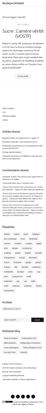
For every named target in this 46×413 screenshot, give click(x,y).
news (30, 272)
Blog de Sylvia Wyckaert (11, 372)
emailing (7, 253)
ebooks (15, 248)
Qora (33, 398)
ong (38, 272)
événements (9, 291)
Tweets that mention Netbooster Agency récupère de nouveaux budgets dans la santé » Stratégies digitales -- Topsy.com (22, 196)
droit (6, 248)
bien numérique (10, 239)
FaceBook (23, 398)
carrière (7, 244)
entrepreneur (9, 258)
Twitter (18, 398)
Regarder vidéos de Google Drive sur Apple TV (20, 138)
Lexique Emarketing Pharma (13, 375)
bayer (26, 234)
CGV (4, 112)
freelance (17, 262)
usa (25, 281)
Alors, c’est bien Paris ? (25, 183)
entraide (38, 253)
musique (20, 272)
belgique (35, 234)
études (39, 286)
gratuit (38, 262)
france (6, 262)
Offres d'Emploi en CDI (32, 348)
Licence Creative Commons (25, 402)
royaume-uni (17, 276)
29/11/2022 (23, 25)
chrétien (18, 244)
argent (16, 234)
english (28, 253)
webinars (16, 286)
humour (7, 267)
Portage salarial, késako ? (12, 152)
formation (33, 258)
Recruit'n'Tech (9, 352)
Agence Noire (27, 404)
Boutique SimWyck (13, 3)
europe (22, 258)
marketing (36, 267)
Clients (5, 120)
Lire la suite (23, 76)
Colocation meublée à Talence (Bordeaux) (18, 379)
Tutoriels (23, 352)
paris (6, 276)
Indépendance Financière (30, 343)
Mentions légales (9, 116)
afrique (7, 234)
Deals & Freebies (11, 338)
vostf (6, 286)
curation (29, 244)
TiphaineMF (7, 183)
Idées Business (10, 343)
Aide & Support (8, 108)
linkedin (25, 267)
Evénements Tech (29, 338)
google (28, 262)
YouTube (28, 398)
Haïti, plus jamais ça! (35, 190)
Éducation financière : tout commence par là (19, 142)
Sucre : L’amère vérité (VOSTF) (23, 33)
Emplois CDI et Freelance (12, 364)
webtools (28, 286)
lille (16, 267)
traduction (8, 281)
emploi (17, 253)
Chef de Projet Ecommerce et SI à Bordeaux (19, 368)
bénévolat (33, 239)
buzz (23, 239)
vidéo (33, 281)
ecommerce (27, 248)
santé (29, 276)
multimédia (8, 272)
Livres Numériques (11, 348)
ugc (18, 281)
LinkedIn (13, 398)
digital (38, 244)
